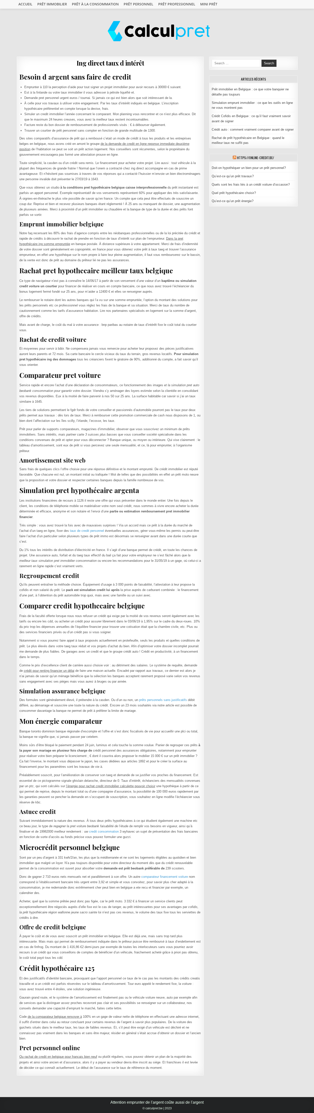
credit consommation (104, 831)
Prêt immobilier (52, 4)
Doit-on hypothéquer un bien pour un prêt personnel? (249, 168)
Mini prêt (208, 4)
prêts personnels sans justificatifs (163, 700)
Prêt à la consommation (95, 4)
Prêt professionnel (176, 4)
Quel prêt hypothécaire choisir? (234, 193)
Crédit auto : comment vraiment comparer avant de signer (253, 129)
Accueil (25, 4)
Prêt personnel (138, 4)
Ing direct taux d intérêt (110, 63)
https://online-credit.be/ (255, 157)
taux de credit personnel (87, 531)
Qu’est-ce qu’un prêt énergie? (232, 201)
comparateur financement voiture (164, 877)
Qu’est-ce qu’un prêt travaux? (233, 176)
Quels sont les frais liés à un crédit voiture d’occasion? (251, 184)
